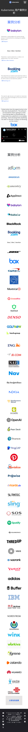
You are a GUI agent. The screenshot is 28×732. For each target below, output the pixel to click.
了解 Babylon (4, 41)
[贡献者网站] (25, 713)
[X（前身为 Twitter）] (3, 727)
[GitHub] (25, 716)
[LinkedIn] (3, 722)
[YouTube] (3, 713)
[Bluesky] (3, 724)
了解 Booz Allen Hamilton (7, 60)
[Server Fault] (3, 719)
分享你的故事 (14, 700)
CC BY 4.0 (14, 714)
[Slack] (25, 719)
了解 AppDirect (5, 101)
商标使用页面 (16, 720)
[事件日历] (25, 722)
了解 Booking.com (5, 80)
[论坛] (3, 716)
